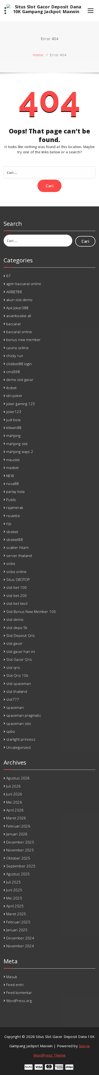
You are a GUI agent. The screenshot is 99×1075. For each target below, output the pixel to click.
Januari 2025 (16, 929)
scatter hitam (17, 547)
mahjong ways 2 (19, 451)
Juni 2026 (14, 794)
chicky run (14, 355)
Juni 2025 (14, 890)
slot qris (13, 667)
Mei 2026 (14, 802)
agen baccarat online (23, 283)
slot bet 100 (16, 587)
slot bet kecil (16, 603)
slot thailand (16, 691)
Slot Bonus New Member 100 (31, 611)
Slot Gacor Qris (19, 659)
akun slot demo (19, 299)
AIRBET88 (14, 291)
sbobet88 (14, 539)
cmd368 (13, 371)
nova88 (12, 483)
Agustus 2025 (18, 873)
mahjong (13, 435)
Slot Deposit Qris (20, 635)
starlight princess (20, 739)
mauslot (13, 459)
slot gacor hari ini (20, 651)
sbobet (12, 531)
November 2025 (20, 850)
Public (11, 499)
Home (38, 54)
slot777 (12, 699)
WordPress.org (19, 1000)
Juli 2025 (13, 882)
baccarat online (19, 331)
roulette (13, 515)
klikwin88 (13, 427)
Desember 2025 (20, 842)
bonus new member (23, 339)
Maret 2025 (16, 913)
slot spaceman (18, 683)
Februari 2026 (18, 826)
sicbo (10, 563)
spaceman (15, 707)
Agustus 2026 (18, 778)
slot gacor (14, 643)
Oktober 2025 (18, 858)
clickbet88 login (19, 363)
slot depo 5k (16, 627)
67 (8, 275)
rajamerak (14, 507)
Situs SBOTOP (18, 579)
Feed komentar (19, 992)
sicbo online (16, 571)
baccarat (13, 323)
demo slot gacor (19, 379)
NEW (10, 475)
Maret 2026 (16, 818)
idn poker (14, 395)
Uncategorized (18, 747)
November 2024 (20, 945)
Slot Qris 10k (17, 675)
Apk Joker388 (17, 307)
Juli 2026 (13, 786)
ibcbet (11, 387)
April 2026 (15, 810)
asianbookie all (18, 315)
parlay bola (15, 491)
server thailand (19, 555)
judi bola (13, 419)
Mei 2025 (14, 898)
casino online (17, 347)
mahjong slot (17, 443)
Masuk (11, 976)
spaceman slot (18, 723)
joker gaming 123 (20, 403)
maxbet (12, 467)
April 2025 (15, 906)
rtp (8, 523)
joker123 (13, 411)
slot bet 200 (16, 595)
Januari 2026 (16, 834)
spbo (10, 731)
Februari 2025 (18, 922)
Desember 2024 (20, 938)
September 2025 (20, 866)
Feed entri (15, 984)
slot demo (14, 619)
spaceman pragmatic (23, 715)
